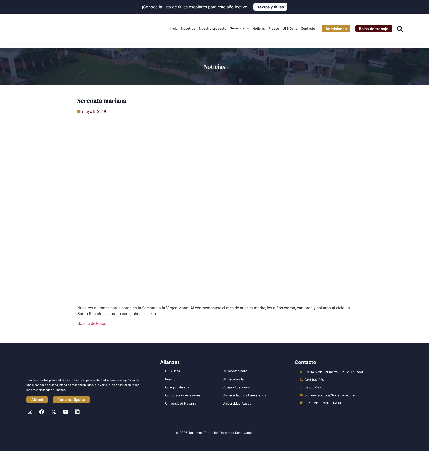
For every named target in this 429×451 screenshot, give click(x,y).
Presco (273, 28)
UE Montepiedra (234, 371)
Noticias (258, 28)
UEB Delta (290, 28)
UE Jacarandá (233, 379)
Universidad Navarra (180, 403)
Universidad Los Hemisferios (244, 395)
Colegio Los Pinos (236, 387)
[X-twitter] (53, 411)
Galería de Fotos (91, 323)
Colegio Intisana (177, 387)
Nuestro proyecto (212, 28)
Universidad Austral (237, 403)
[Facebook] (41, 411)
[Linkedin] (77, 411)
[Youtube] (65, 411)
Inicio (173, 28)
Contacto (308, 28)
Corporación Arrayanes (182, 395)
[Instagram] (29, 411)
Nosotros (188, 28)
